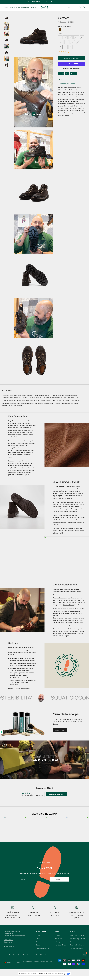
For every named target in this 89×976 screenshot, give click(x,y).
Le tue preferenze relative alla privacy (52, 974)
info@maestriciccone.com (12, 931)
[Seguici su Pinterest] (23, 954)
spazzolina (70, 598)
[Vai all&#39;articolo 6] (6, 52)
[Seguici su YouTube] (28, 954)
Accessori (17, 7)
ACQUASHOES (75, 611)
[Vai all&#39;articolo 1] (6, 17)
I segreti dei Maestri (60, 945)
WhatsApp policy (9, 946)
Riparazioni (25, 7)
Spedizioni (73, 942)
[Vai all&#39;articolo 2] (6, 26)
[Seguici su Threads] (18, 954)
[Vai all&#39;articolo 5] (6, 46)
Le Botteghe (58, 942)
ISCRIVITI (59, 879)
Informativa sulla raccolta (27, 974)
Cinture (38, 945)
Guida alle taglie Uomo (77, 935)
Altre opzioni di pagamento (71, 68)
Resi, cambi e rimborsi (77, 945)
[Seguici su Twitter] (9, 954)
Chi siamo (33, 7)
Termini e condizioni (76, 948)
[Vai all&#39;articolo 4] (6, 40)
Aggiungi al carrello (71, 58)
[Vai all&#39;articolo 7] (6, 58)
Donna (11, 7)
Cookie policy (8, 942)
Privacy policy (8, 940)
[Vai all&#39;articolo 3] (6, 33)
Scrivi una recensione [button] (56, 794)
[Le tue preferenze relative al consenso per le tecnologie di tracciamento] (1, 732)
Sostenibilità (58, 938)
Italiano (69, 7)
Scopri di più (60, 730)
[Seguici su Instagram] (14, 954)
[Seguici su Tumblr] (46, 954)
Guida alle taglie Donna (77, 938)
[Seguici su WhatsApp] (41, 954)
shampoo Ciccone (68, 605)
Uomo (6, 7)
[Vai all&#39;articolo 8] (6, 65)
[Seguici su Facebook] (5, 954)
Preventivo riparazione (43, 948)
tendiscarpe (68, 622)
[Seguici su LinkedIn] (37, 954)
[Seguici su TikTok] (32, 954)
